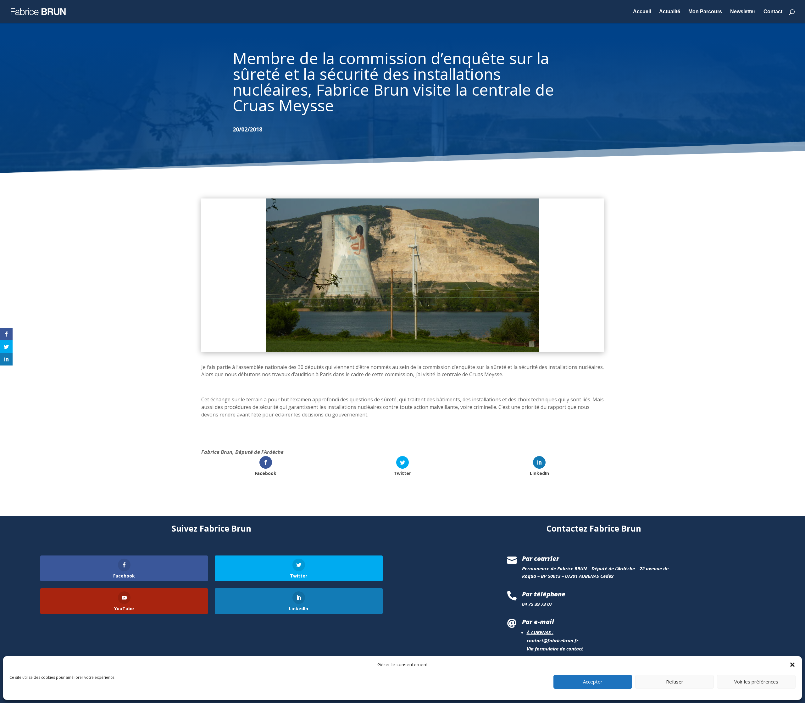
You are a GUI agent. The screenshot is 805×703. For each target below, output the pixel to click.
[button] (792, 664)
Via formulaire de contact (555, 648)
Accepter (592, 682)
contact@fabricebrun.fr (552, 640)
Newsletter (742, 11)
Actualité (669, 11)
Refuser (674, 682)
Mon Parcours (705, 11)
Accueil (642, 11)
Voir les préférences (756, 682)
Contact (772, 11)
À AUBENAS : (540, 632)
